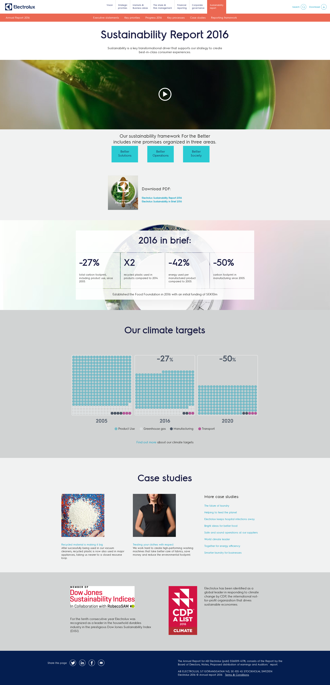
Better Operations (161, 153)
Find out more (146, 442)
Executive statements (106, 17)
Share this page (57, 663)
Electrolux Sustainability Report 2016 (162, 197)
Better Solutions (124, 153)
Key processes (176, 17)
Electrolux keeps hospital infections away (229, 519)
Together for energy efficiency (222, 546)
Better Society (196, 153)
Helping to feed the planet (220, 512)
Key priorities (132, 17)
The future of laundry (216, 505)
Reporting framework (224, 17)
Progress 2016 (153, 17)
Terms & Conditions (237, 674)
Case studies (198, 17)
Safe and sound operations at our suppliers (231, 532)
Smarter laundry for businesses (223, 552)
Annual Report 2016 (18, 17)
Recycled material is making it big (82, 544)
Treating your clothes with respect (153, 544)
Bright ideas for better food (221, 525)
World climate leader (217, 539)
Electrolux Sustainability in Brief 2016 (162, 201)
